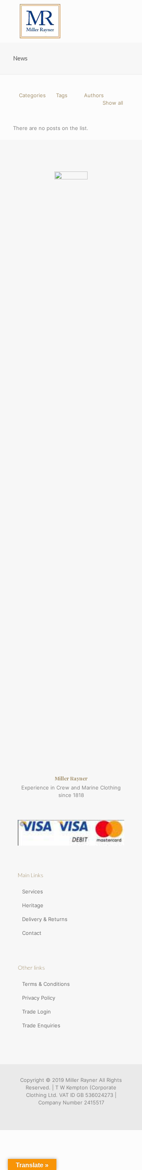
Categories (32, 95)
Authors (94, 95)
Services (32, 891)
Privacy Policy (38, 998)
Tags (61, 95)
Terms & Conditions (46, 984)
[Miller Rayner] (40, 21)
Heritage (32, 905)
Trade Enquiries (41, 1025)
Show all (113, 103)
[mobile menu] (131, 16)
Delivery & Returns (44, 919)
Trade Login (36, 1011)
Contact (31, 933)
